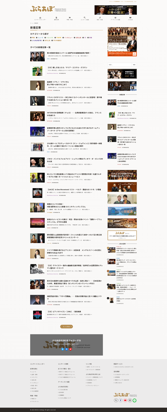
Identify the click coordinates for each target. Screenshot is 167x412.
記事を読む (33, 369)
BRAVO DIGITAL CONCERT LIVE (124, 367)
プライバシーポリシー (93, 385)
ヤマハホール (35, 401)
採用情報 (117, 377)
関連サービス (118, 364)
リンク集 (89, 364)
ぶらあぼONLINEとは (93, 374)
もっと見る (66, 326)
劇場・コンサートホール (93, 367)
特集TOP (33, 398)
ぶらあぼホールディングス (122, 374)
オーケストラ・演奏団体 (93, 369)
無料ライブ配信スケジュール (67, 372)
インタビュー (35, 383)
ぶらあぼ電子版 (63, 389)
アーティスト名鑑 (63, 382)
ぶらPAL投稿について (65, 398)
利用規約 (89, 383)
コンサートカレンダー (37, 364)
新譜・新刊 (34, 385)
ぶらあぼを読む (63, 387)
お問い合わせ (118, 383)
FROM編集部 (57, 40)
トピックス (34, 377)
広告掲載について (92, 380)
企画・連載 (34, 374)
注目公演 (33, 380)
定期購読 (61, 395)
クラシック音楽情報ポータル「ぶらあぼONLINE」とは (122, 1)
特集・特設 (33, 396)
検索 (134, 64)
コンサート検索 (63, 364)
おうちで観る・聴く (64, 369)
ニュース (33, 372)
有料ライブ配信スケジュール (67, 374)
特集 (33, 37)
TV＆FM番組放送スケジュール (67, 377)
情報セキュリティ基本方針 (122, 380)
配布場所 (61, 392)
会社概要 (117, 371)
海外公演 (47, 40)
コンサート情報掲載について (95, 377)
